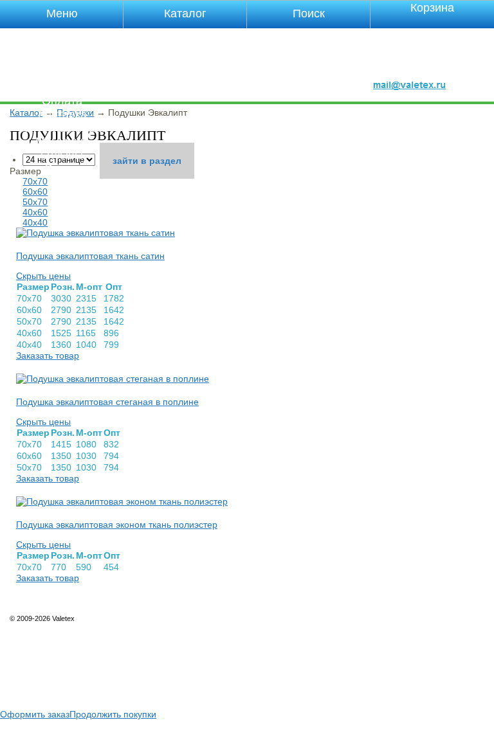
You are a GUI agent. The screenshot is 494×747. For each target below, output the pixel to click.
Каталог (62, 87)
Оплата (62, 100)
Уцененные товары (62, 33)
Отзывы (62, 154)
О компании (62, 46)
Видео (62, 168)
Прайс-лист (62, 74)
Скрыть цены (43, 276)
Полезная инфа (61, 128)
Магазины (62, 141)
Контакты (62, 60)
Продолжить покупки (112, 714)
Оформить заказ (34, 714)
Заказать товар (47, 355)
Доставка (62, 114)
